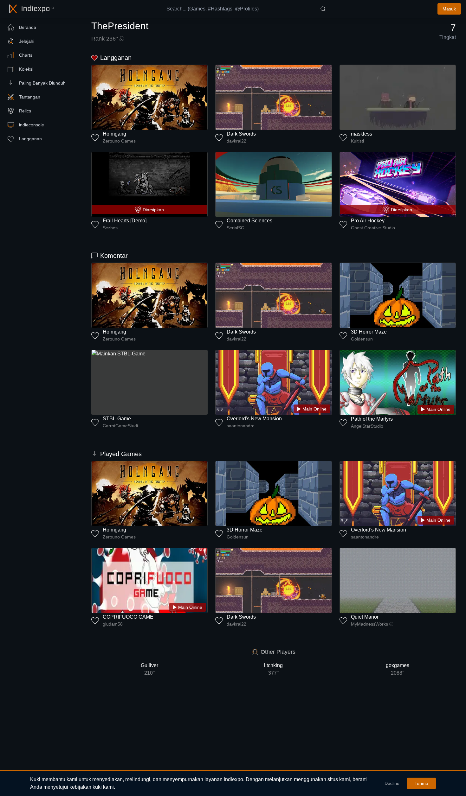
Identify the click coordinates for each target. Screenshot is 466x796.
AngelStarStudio (367, 426)
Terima (421, 783)
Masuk (449, 8)
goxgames (397, 669)
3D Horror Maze (369, 331)
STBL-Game (117, 418)
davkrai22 (236, 140)
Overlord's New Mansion (254, 418)
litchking (273, 669)
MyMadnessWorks (369, 624)
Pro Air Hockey (368, 220)
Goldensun (362, 338)
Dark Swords (241, 134)
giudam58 (113, 624)
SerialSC (235, 227)
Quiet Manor (365, 617)
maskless (361, 134)
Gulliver (149, 669)
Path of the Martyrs (372, 419)
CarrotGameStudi (120, 425)
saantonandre (241, 425)
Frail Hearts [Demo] (124, 220)
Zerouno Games (119, 140)
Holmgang (114, 134)
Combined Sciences (249, 220)
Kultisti (357, 140)
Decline (392, 783)
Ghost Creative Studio (373, 227)
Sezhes (110, 227)
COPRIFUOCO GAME (128, 617)
